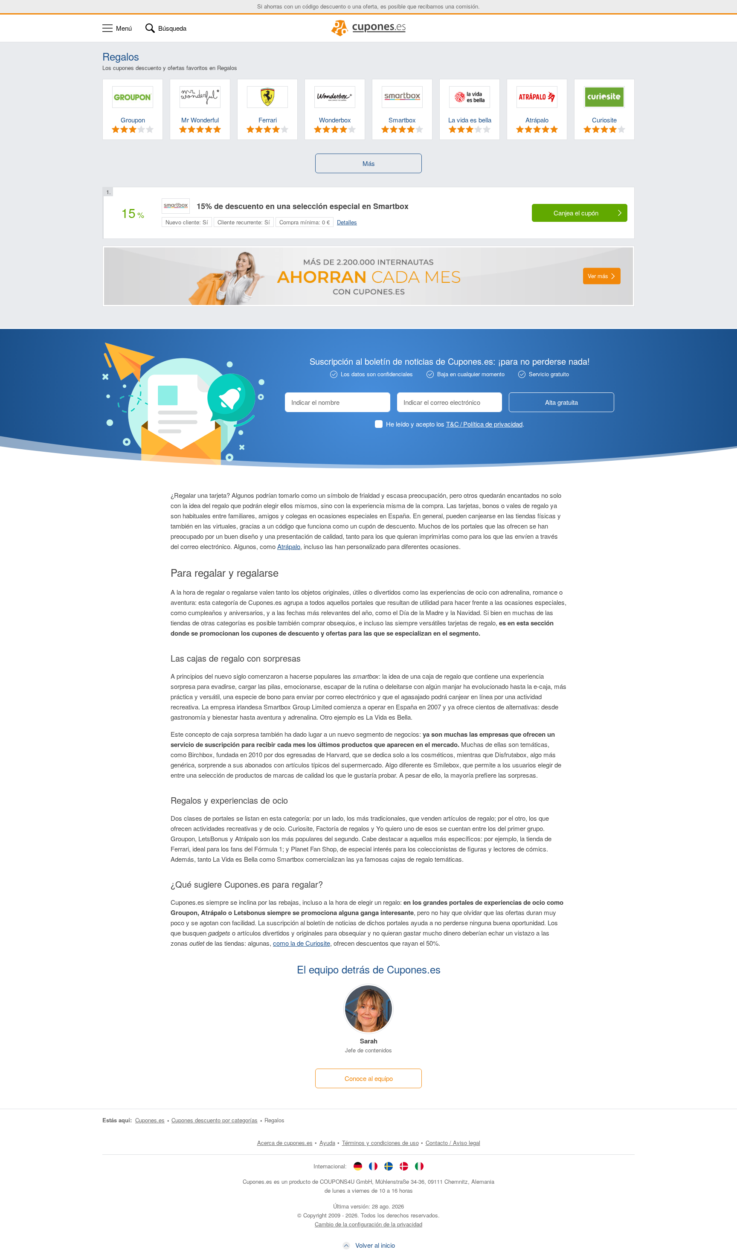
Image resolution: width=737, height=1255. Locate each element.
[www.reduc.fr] (373, 1166)
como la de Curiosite (301, 942)
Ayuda (327, 1143)
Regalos (274, 1120)
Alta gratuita (561, 402)
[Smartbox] (175, 206)
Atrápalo (288, 546)
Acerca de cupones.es (285, 1143)
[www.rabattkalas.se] (388, 1166)
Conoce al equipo (369, 1078)
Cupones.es (150, 1120)
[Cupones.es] (368, 28)
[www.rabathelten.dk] (404, 1166)
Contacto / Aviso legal (453, 1143)
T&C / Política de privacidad (484, 423)
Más (369, 163)
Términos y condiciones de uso (380, 1143)
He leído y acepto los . (455, 423)
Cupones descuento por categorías (214, 1120)
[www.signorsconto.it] (419, 1166)
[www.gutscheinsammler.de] (358, 1166)
